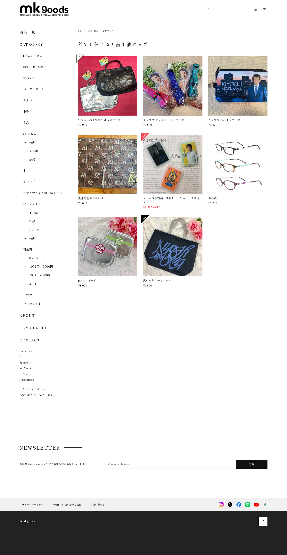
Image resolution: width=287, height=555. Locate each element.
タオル (27, 100)
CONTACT (30, 339)
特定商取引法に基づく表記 (36, 395)
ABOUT (27, 315)
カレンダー (30, 182)
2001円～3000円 (41, 275)
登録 (252, 464)
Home (80, 30)
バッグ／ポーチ (33, 89)
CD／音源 (30, 134)
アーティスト (32, 204)
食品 (26, 122)
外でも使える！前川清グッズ (42, 193)
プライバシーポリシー (34, 389)
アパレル (29, 78)
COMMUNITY (33, 327)
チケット (35, 303)
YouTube (25, 368)
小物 (26, 111)
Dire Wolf (36, 230)
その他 (27, 295)
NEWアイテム (32, 56)
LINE (23, 374)
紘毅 (32, 159)
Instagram (26, 351)
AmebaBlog (27, 379)
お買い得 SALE (34, 67)
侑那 (32, 142)
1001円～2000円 (41, 266)
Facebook (25, 362)
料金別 (27, 249)
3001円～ (35, 284)
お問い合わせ (97, 504)
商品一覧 (28, 31)
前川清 (33, 151)
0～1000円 (37, 258)
